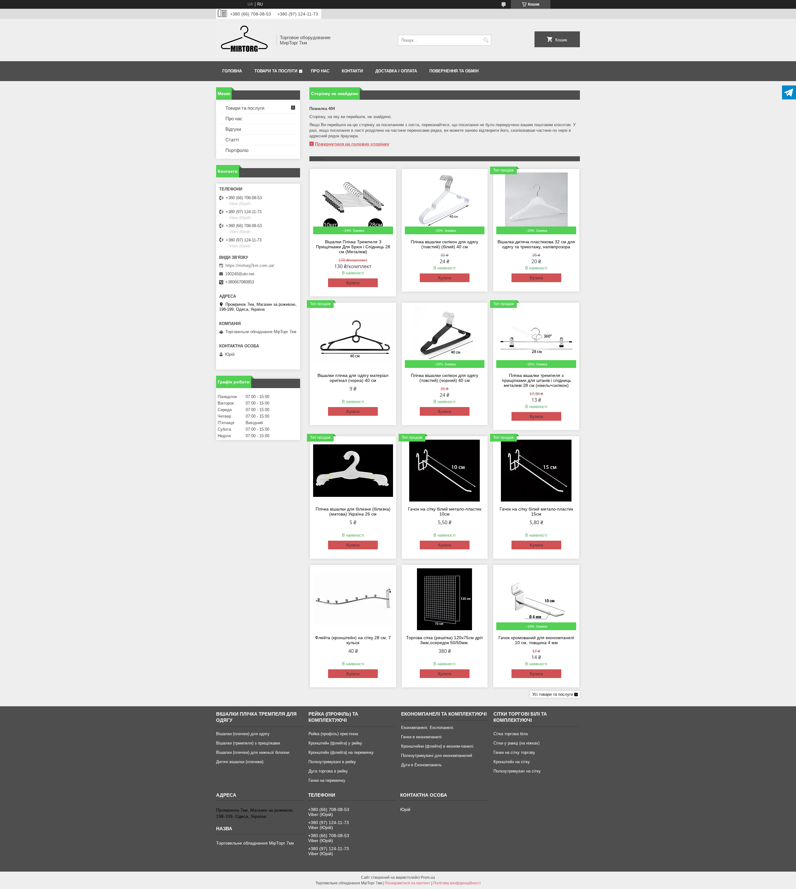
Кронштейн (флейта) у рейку (335, 743)
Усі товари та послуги (552, 694)
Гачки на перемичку (326, 780)
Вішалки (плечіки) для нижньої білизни (252, 752)
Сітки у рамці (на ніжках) (516, 743)
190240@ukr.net (239, 274)
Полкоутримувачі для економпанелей (436, 755)
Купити (352, 283)
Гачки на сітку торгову (514, 752)
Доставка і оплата (396, 71)
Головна (232, 71)
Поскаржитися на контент (407, 883)
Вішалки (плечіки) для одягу (243, 733)
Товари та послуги (275, 71)
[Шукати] (485, 40)
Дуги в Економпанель (421, 765)
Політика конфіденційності (457, 883)
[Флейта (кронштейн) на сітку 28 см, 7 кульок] (353, 599)
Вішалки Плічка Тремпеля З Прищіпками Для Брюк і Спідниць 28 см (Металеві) (353, 246)
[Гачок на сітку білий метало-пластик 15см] (536, 470)
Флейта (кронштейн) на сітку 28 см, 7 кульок (353, 640)
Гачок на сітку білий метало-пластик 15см (536, 511)
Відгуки (233, 129)
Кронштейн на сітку (511, 761)
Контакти (352, 71)
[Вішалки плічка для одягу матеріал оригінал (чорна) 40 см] (353, 337)
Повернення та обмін (454, 71)
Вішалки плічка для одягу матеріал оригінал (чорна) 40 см (352, 378)
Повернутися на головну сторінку (352, 143)
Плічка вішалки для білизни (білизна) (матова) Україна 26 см (353, 511)
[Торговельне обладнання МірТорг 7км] (244, 40)
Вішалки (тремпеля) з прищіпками (248, 743)
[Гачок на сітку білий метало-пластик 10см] (445, 470)
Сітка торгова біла (510, 733)
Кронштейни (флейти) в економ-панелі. (437, 746)
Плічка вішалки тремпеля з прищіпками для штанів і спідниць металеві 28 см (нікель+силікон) (536, 380)
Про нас (320, 71)
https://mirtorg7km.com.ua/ (249, 265)
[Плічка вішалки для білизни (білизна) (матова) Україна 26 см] (353, 470)
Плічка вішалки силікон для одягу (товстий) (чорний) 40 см (444, 378)
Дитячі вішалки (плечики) (239, 761)
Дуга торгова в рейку (328, 771)
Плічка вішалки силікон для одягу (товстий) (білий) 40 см (444, 244)
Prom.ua (428, 877)
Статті (232, 139)
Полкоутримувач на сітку (517, 771)
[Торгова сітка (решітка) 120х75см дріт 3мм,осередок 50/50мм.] (445, 599)
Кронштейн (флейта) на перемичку (341, 752)
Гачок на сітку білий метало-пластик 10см (444, 511)
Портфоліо (236, 150)
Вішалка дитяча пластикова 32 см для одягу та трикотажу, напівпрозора (536, 244)
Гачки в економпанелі (421, 737)
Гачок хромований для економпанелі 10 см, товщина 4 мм (536, 640)
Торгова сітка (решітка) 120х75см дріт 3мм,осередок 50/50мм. (444, 640)
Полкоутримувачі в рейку (332, 761)
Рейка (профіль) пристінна (333, 733)
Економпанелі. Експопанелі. (427, 727)
